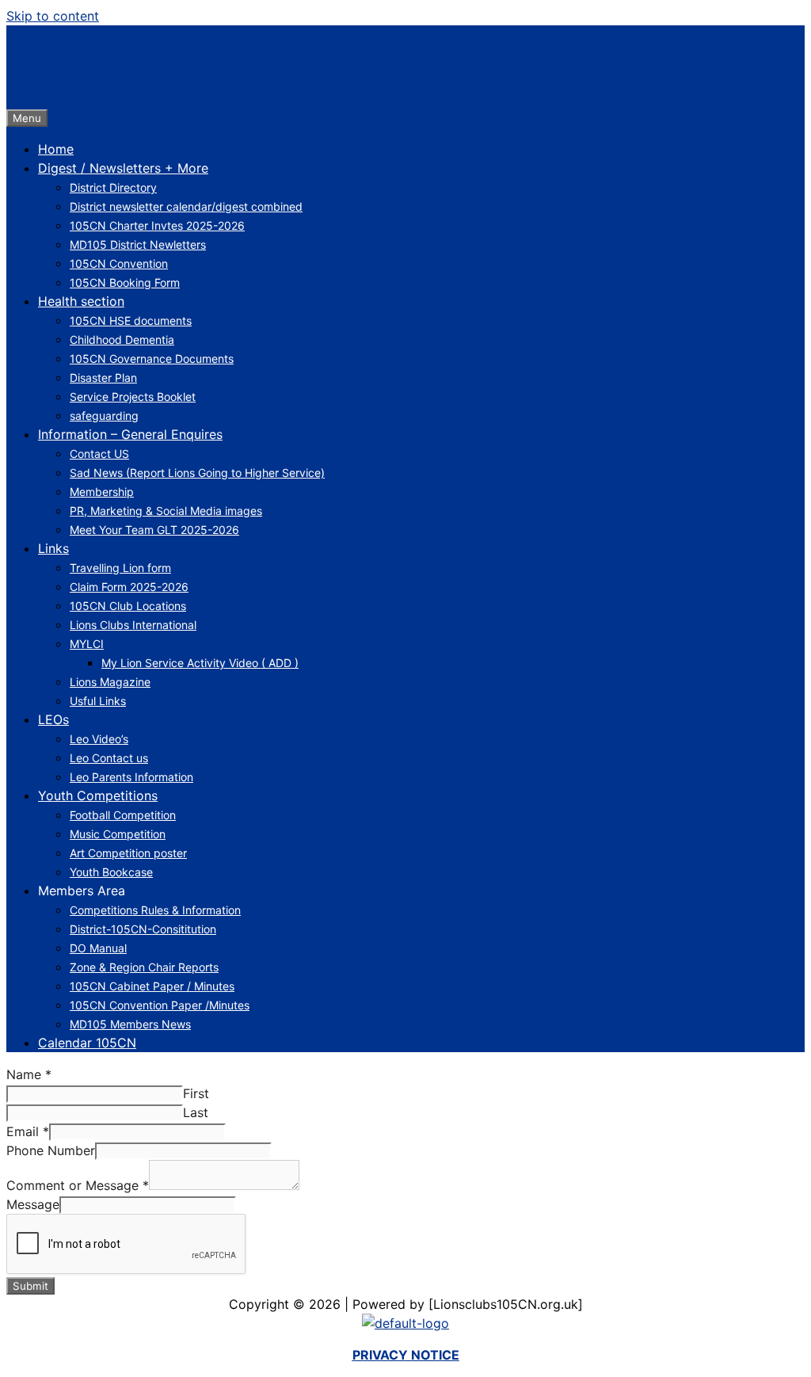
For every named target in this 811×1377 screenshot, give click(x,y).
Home (56, 149)
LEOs (53, 719)
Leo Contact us (109, 758)
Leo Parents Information (131, 777)
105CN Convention (119, 263)
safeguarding (104, 415)
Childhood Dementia (122, 339)
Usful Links (98, 701)
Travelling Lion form (120, 567)
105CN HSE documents (131, 320)
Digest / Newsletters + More (123, 168)
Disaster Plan (103, 377)
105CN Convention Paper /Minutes (159, 1005)
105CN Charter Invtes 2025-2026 (157, 225)
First (196, 1093)
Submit (30, 1286)
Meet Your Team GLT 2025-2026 (154, 529)
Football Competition (123, 815)
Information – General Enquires (130, 434)
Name (28, 1074)
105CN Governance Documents (152, 358)
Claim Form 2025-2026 (129, 586)
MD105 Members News (130, 1024)
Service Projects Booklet (133, 396)
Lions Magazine (110, 681)
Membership (102, 491)
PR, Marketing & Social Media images (166, 510)
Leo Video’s (99, 739)
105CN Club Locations (128, 605)
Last (195, 1112)
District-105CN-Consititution (143, 929)
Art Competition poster (128, 853)
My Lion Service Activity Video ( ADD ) (200, 662)
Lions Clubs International (133, 624)
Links (53, 548)
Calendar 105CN (87, 1043)
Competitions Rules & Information (155, 910)
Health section (81, 301)
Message (32, 1204)
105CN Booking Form (125, 282)
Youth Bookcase (111, 872)
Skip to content (52, 16)
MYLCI (87, 643)
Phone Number (50, 1150)
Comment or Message (77, 1185)
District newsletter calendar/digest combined (186, 206)
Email (27, 1131)
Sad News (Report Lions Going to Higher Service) (197, 472)
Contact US (99, 453)
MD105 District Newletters (138, 244)
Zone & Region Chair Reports (144, 967)
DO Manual (98, 948)
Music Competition (118, 834)
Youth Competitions (98, 795)
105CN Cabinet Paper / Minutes (152, 986)
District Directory (113, 187)
